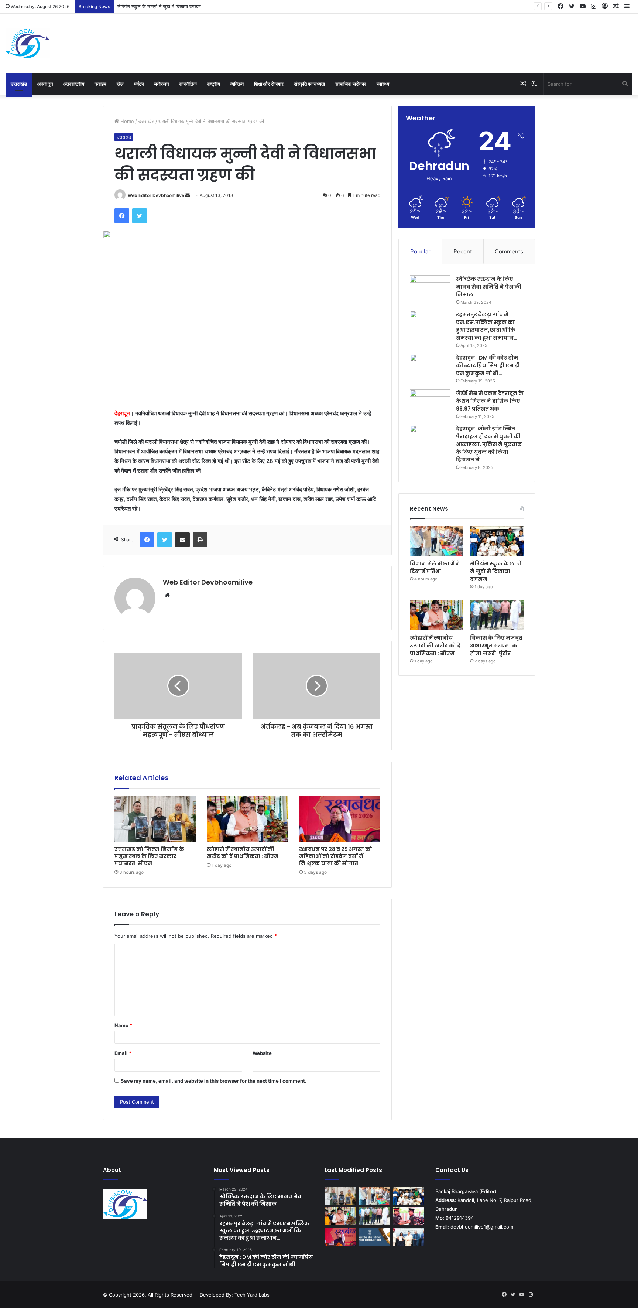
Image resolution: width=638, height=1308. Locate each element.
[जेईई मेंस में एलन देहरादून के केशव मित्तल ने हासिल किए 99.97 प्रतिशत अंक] (430, 403)
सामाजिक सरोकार (350, 84)
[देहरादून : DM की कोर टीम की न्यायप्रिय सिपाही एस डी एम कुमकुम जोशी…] (430, 368)
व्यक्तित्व (237, 84)
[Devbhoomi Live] (28, 43)
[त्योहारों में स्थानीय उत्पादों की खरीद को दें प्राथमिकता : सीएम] (247, 819)
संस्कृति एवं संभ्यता (309, 84)
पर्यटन (139, 84)
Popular (420, 251)
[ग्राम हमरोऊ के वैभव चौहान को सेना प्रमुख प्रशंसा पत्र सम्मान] (408, 1216)
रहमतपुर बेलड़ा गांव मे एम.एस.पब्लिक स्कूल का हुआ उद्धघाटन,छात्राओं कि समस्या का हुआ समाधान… (486, 326)
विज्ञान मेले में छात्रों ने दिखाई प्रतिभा (435, 567)
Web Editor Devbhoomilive (156, 195)
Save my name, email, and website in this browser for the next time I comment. (213, 1081)
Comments (509, 251)
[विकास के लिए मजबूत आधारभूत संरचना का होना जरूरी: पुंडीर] (497, 615)
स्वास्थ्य (383, 84)
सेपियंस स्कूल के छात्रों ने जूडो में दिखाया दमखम (495, 571)
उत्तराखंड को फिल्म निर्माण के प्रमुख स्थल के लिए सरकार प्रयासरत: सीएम (149, 856)
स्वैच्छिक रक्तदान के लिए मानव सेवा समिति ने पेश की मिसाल (488, 286)
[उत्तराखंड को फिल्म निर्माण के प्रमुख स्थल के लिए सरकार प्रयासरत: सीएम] (155, 819)
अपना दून (45, 84)
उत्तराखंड (19, 84)
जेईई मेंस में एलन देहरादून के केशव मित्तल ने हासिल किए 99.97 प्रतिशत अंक (490, 400)
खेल (120, 84)
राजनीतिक (188, 84)
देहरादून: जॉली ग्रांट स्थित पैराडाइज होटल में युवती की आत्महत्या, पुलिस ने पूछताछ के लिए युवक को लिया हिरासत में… (489, 444)
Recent (462, 251)
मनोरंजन (161, 84)
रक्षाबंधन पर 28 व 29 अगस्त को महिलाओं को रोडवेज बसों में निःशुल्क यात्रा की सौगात (335, 856)
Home (126, 121)
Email (122, 1053)
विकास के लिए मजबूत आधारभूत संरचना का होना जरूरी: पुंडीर (496, 645)
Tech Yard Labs (252, 1295)
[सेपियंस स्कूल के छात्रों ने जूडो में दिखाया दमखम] (497, 541)
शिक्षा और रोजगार (269, 84)
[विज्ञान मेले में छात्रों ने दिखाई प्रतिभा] (436, 541)
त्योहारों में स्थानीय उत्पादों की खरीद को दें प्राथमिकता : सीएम (242, 852)
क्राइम (100, 84)
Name (123, 1025)
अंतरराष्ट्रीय (73, 84)
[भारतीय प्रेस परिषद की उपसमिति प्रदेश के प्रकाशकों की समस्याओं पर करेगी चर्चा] (374, 1237)
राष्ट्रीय (213, 84)
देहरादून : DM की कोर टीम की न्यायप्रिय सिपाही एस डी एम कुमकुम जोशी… (488, 365)
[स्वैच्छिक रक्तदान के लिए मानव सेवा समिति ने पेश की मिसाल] (430, 289)
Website (262, 1053)
